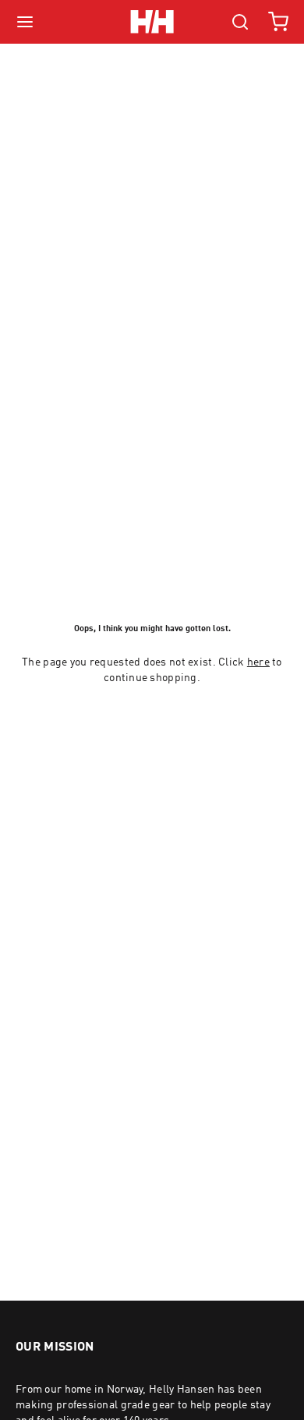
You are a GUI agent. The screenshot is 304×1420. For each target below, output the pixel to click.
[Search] (240, 21)
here (258, 662)
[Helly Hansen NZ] (152, 22)
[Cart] (278, 22)
